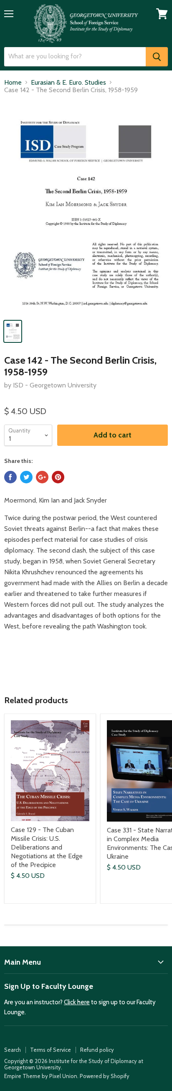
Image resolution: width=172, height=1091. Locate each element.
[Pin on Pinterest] (58, 477)
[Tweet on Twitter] (26, 477)
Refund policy (97, 1049)
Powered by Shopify (104, 1076)
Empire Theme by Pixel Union (40, 1076)
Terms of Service (50, 1049)
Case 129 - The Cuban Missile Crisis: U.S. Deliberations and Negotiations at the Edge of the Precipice (47, 847)
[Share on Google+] (42, 477)
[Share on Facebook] (10, 477)
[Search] (157, 56)
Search (12, 1049)
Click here (77, 1002)
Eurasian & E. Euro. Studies (68, 82)
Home (13, 82)
